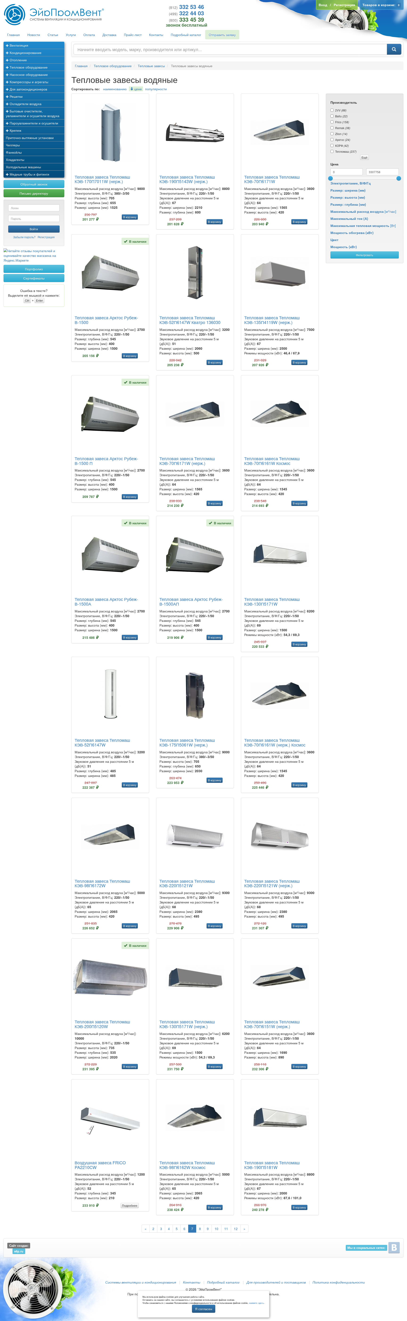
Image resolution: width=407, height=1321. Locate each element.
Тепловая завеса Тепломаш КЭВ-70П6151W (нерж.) (272, 1023)
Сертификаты (34, 278)
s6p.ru (18, 1251)
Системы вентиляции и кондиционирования (140, 1282)
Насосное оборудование (28, 74)
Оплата (89, 34)
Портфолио (34, 269)
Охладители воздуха (25, 103)
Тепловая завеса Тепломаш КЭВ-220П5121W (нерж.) (272, 883)
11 (226, 1228)
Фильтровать (364, 255)
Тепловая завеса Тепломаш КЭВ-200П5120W (102, 1023)
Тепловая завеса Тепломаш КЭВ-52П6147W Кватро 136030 (189, 319)
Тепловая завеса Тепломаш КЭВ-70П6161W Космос (272, 460)
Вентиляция (18, 45)
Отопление (18, 59)
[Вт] (363, 225)
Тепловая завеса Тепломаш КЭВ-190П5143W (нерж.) (187, 179)
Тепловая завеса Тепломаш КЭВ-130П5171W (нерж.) (187, 1023)
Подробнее (129, 1205)
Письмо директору (34, 193)
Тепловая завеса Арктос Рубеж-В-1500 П (106, 460)
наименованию (115, 88)
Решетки (16, 96)
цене (137, 88)
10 (216, 1228)
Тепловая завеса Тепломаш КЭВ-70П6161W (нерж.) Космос (274, 742)
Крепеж (15, 130)
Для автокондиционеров (28, 89)
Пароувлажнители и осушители (33, 123)
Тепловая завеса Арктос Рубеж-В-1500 (106, 319)
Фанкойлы (14, 152)
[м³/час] (363, 211)
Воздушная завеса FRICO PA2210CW (100, 1164)
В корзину (129, 217)
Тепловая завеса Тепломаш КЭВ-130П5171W (272, 601)
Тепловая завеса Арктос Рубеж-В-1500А (106, 601)
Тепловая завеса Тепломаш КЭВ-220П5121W (187, 883)
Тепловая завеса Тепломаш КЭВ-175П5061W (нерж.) (187, 742)
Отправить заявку (222, 34)
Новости (33, 34)
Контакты (156, 34)
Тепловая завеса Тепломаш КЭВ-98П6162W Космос (187, 1164)
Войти (34, 229)
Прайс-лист (133, 34)
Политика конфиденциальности (339, 1282)
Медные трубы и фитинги (29, 174)
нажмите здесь (256, 1303)
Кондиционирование (25, 52)
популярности (156, 88)
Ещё (364, 157)
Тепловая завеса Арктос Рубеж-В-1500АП (191, 601)
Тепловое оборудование (28, 67)
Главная (13, 34)
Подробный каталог (186, 34)
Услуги (71, 34)
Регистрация (46, 237)
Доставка (109, 34)
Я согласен (203, 1308)
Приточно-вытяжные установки (30, 137)
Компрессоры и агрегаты (28, 81)
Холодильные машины (23, 166)
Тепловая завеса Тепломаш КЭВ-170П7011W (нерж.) (102, 179)
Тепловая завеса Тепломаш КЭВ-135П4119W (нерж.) (272, 319)
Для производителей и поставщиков (276, 1282)
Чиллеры (13, 145)
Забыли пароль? (24, 237)
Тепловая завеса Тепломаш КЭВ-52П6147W (102, 742)
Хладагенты (15, 159)
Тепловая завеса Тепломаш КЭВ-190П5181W (272, 1164)
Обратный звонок (33, 184)
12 (236, 1228)
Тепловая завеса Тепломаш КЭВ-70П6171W (272, 179)
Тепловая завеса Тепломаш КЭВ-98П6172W (102, 883)
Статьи (53, 34)
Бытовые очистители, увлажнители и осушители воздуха (32, 113)
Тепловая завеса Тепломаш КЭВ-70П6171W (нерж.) (187, 460)
